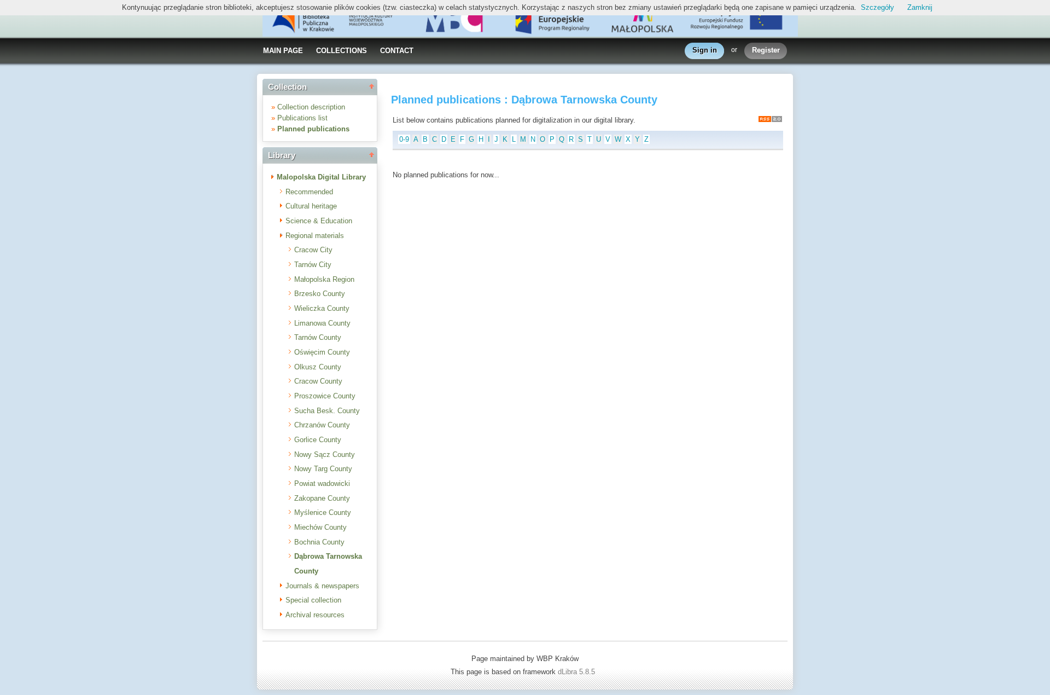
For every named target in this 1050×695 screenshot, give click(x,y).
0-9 (404, 139)
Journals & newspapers (322, 586)
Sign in (704, 50)
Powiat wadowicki (322, 483)
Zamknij (919, 7)
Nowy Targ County (323, 469)
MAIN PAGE (283, 51)
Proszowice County (324, 396)
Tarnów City (312, 264)
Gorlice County (317, 440)
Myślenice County (322, 512)
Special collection (313, 600)
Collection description (311, 107)
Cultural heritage (311, 206)
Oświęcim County (322, 352)
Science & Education (318, 221)
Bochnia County (319, 542)
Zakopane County (322, 498)
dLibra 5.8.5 (577, 672)
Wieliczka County (321, 308)
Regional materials (314, 235)
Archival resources (315, 615)
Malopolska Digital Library (321, 177)
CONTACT (396, 51)
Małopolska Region (324, 279)
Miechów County (320, 527)
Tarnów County (317, 337)
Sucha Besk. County (327, 411)
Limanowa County (322, 323)
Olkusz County (317, 367)
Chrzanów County (322, 425)
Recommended (309, 192)
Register (766, 50)
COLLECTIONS (341, 51)
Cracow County (318, 381)
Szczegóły (877, 7)
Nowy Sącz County (324, 454)
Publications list (302, 118)
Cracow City (313, 250)
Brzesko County (319, 293)
